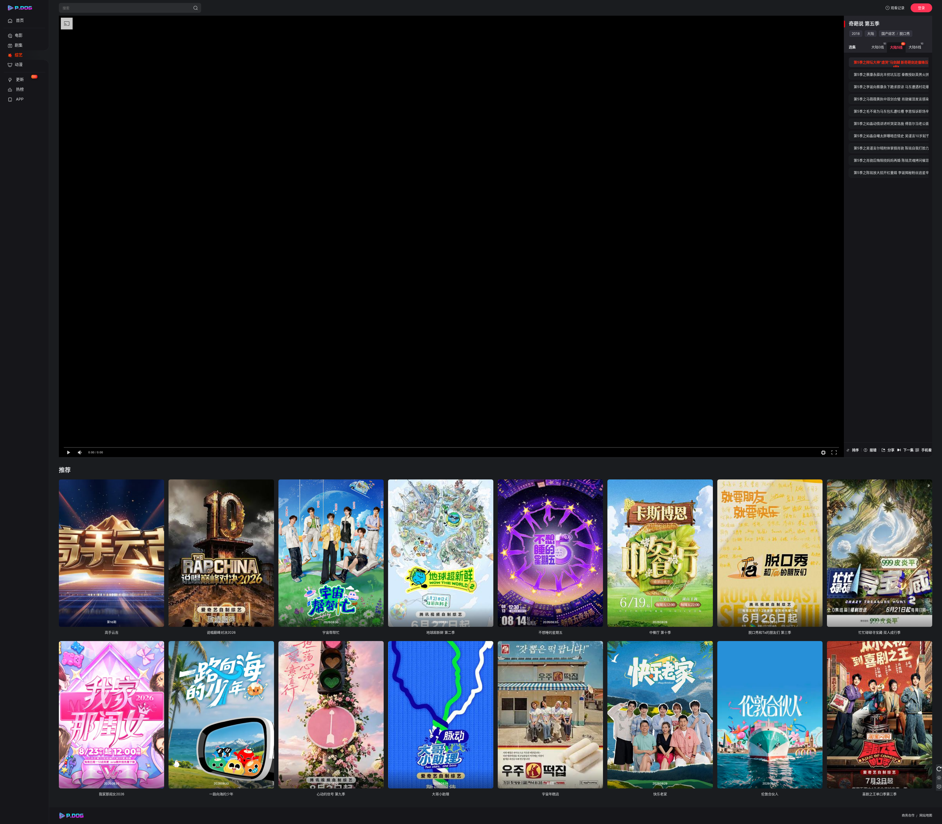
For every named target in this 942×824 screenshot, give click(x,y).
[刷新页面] (939, 768)
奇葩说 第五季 (864, 24)
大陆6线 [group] (916, 45)
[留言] (939, 786)
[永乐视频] (22, 8)
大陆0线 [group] (878, 45)
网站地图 (925, 815)
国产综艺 (888, 33)
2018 (856, 33)
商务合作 (908, 815)
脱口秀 (905, 33)
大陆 (870, 33)
